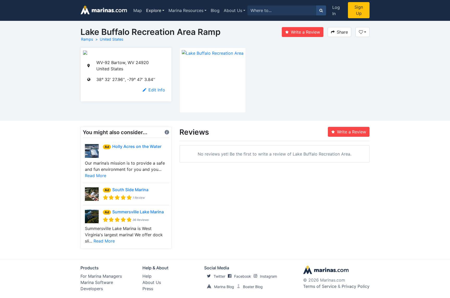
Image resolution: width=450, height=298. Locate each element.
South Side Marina (130, 189)
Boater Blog (253, 286)
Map (137, 10)
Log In (336, 10)
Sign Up (358, 10)
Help (147, 276)
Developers (91, 288)
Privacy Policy (356, 286)
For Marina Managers (101, 276)
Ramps (87, 39)
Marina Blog (224, 286)
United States (111, 39)
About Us (233, 10)
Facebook (242, 276)
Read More (95, 175)
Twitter (219, 276)
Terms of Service (319, 286)
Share (342, 32)
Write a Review (305, 32)
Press (147, 288)
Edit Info (156, 89)
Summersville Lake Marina (138, 211)
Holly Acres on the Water (136, 146)
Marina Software (96, 282)
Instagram (268, 276)
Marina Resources (185, 10)
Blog (215, 10)
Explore (153, 10)
